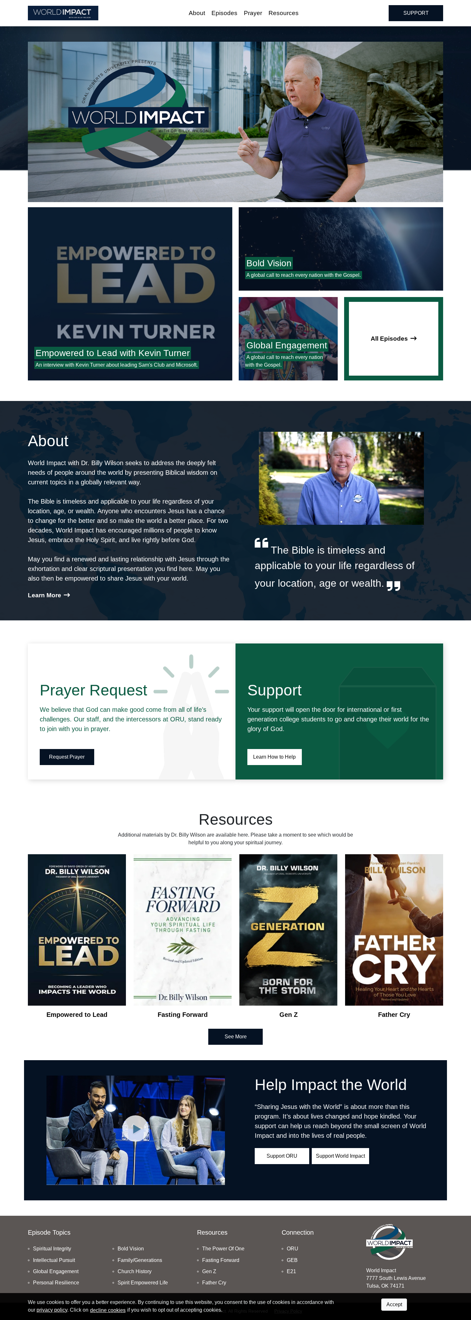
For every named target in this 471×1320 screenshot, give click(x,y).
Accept (394, 1304)
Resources (284, 13)
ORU (292, 1248)
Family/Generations (140, 1260)
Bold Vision (131, 1248)
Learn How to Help (274, 757)
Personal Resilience (56, 1282)
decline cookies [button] (108, 1310)
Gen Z (209, 1271)
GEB (292, 1260)
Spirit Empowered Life (143, 1282)
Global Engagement (55, 1271)
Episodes (224, 13)
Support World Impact (340, 1156)
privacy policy (52, 1310)
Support (416, 13)
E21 (291, 1271)
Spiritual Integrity (52, 1248)
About (197, 13)
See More (236, 1036)
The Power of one (223, 1248)
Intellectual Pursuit (54, 1260)
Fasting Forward (220, 1260)
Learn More (44, 595)
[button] (135, 1130)
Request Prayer (67, 757)
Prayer (253, 13)
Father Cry (214, 1282)
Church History (135, 1271)
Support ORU (282, 1156)
